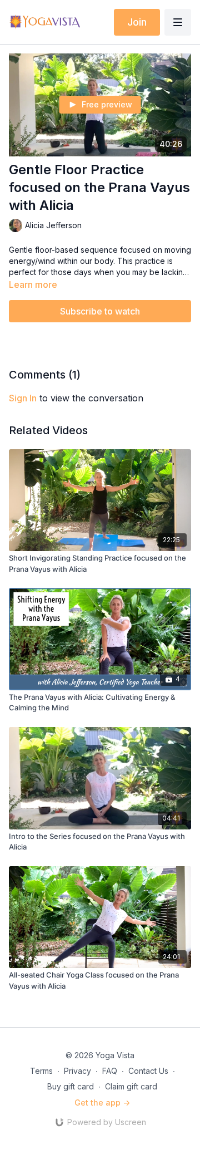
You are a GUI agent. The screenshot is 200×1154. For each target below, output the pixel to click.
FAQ (109, 1071)
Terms (41, 1071)
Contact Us (148, 1071)
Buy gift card (70, 1086)
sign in (23, 398)
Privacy (77, 1071)
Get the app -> (102, 1102)
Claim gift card (131, 1086)
